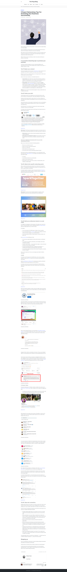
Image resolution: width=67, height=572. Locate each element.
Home (21, 6)
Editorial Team (29, 555)
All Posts (22, 10)
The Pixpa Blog (33, 1)
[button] (28, 559)
